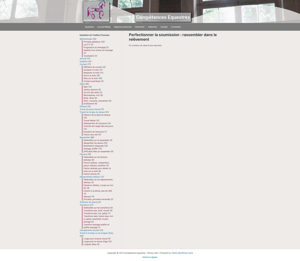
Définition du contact (93, 67)
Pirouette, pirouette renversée (97, 199)
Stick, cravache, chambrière (96, 101)
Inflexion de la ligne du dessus (97, 115)
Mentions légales (150, 257)
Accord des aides (91, 92)
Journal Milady (104, 27)
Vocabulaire (89, 56)
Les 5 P (87, 44)
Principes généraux (92, 42)
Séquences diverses (123, 27)
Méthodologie (86, 39)
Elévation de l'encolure (94, 132)
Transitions (84, 205)
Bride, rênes (89, 98)
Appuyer (87, 196)
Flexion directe (90, 174)
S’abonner (152, 27)
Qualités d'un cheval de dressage (98, 50)
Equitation (89, 27)
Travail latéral (90, 120)
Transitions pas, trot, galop (95, 213)
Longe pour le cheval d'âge (96, 241)
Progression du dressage (95, 47)
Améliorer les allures (89, 202)
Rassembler (85, 137)
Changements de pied (89, 230)
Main (86, 87)
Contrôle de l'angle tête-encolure (98, 126)
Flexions (83, 154)
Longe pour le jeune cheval (95, 238)
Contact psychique (92, 81)
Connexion (176, 27)
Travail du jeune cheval (90, 109)
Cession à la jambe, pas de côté (98, 191)
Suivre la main (90, 75)
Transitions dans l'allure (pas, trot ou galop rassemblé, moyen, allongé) (98, 219)
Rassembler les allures (93, 143)
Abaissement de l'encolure (95, 123)
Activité (83, 58)
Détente (83, 106)
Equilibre (83, 61)
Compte (164, 27)
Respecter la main (91, 72)
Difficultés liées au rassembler (97, 151)
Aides (82, 84)
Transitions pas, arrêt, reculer (96, 210)
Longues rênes (90, 244)
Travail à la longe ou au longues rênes (96, 233)
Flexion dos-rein (91, 134)
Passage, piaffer (91, 148)
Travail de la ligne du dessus (92, 112)
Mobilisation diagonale (94, 146)
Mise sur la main (91, 78)
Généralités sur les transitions (97, 208)
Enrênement (89, 103)
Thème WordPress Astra (182, 253)
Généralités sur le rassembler (96, 140)
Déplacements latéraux (90, 177)
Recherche (139, 27)
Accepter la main (91, 70)
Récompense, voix (92, 95)
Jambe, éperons (91, 89)
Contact (83, 64)
